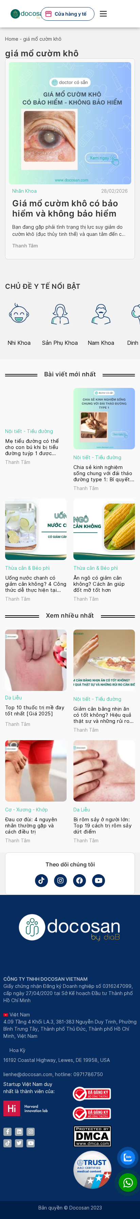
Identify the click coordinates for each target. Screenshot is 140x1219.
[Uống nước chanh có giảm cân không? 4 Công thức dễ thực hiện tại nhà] (36, 529)
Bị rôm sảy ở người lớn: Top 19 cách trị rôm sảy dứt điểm (102, 826)
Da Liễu (13, 697)
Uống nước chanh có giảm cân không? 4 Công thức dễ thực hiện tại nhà (36, 584)
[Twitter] (19, 1143)
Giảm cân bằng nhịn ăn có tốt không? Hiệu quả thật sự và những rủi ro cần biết (102, 715)
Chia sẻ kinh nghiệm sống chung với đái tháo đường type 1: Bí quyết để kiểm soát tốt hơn (102, 473)
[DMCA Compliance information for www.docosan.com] (92, 1145)
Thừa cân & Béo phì (27, 568)
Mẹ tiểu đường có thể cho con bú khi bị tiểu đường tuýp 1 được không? (32, 447)
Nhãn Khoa (24, 191)
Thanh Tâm (25, 245)
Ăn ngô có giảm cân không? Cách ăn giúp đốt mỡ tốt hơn (99, 584)
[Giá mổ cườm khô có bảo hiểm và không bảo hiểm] (70, 123)
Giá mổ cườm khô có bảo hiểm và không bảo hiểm (65, 208)
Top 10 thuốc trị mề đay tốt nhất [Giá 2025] (34, 711)
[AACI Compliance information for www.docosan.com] (92, 1187)
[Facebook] (79, 880)
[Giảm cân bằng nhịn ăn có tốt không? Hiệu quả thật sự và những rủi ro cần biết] (104, 660)
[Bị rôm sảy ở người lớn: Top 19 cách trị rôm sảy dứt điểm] (104, 771)
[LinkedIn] (19, 1132)
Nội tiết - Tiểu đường (29, 431)
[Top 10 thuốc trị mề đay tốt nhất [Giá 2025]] (36, 660)
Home (11, 39)
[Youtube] (98, 880)
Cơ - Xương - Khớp (26, 809)
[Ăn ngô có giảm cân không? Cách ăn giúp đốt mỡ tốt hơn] (104, 529)
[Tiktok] (41, 880)
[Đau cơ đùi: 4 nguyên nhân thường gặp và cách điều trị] (36, 771)
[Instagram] (60, 880)
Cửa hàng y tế (70, 14)
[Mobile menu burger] (103, 14)
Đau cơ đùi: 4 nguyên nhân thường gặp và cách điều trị (31, 826)
